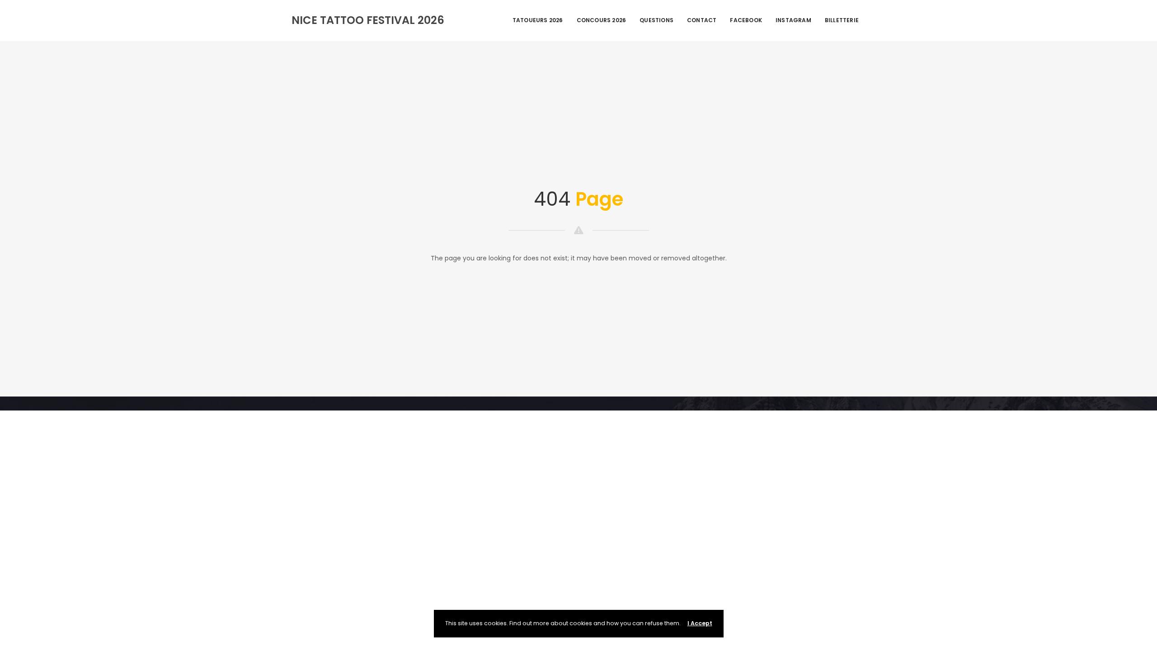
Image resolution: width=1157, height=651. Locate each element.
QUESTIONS (656, 20)
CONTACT (701, 20)
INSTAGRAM (793, 20)
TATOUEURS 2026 (538, 20)
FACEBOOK (746, 20)
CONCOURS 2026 (601, 20)
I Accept (699, 623)
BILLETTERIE (842, 20)
